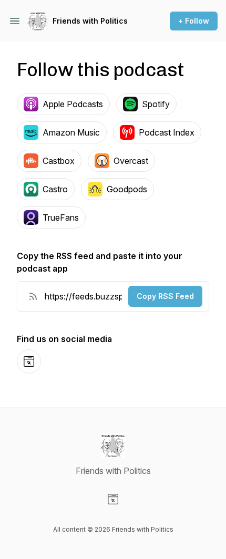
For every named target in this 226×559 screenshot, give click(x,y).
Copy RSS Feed (165, 296)
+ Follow (193, 20)
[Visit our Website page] (113, 499)
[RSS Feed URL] (33, 296)
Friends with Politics (90, 20)
